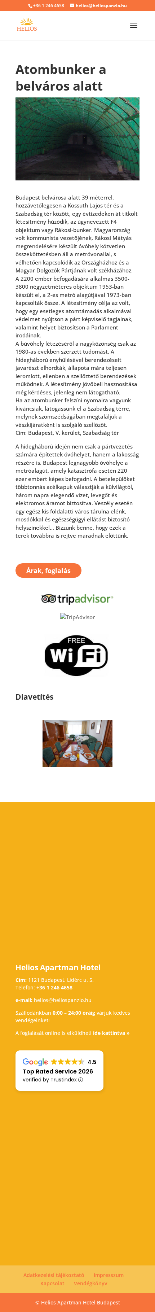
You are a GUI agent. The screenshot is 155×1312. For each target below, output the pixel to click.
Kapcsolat (52, 1283)
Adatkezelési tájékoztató (53, 1275)
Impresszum (109, 1275)
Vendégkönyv (90, 1283)
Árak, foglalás (48, 570)
